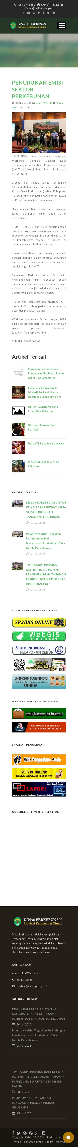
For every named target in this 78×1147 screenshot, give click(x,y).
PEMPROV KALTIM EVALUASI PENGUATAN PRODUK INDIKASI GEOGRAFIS (33, 1102)
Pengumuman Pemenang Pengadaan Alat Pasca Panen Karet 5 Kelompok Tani (46, 373)
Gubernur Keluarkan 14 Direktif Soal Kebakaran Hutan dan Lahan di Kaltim (44, 392)
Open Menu (61, 25)
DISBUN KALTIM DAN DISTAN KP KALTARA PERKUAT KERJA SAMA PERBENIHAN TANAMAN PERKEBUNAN (38, 1013)
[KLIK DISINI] (39, 622)
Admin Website (44, 103)
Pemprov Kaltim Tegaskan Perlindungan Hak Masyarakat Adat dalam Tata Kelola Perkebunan (38, 1035)
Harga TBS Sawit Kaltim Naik (46, 443)
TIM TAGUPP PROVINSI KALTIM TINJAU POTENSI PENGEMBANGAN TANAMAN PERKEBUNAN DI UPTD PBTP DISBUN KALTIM (46, 574)
